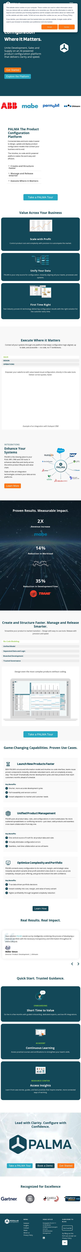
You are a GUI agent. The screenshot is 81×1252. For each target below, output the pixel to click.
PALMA (19, 936)
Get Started (12, 69)
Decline (66, 27)
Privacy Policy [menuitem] (28, 1235)
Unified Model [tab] (9, 646)
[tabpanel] (40, 399)
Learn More (12, 485)
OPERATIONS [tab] (8, 364)
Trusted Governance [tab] (12, 661)
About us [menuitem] (27, 1233)
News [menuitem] (25, 1230)
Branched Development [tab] (13, 656)
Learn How (40, 908)
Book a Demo (45, 1165)
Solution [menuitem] (26, 1223)
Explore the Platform (17, 76)
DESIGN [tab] (6, 360)
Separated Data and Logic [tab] (14, 651)
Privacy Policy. (67, 1238)
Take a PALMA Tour (20, 1165)
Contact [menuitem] (26, 1228)
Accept (49, 27)
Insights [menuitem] (26, 1225)
